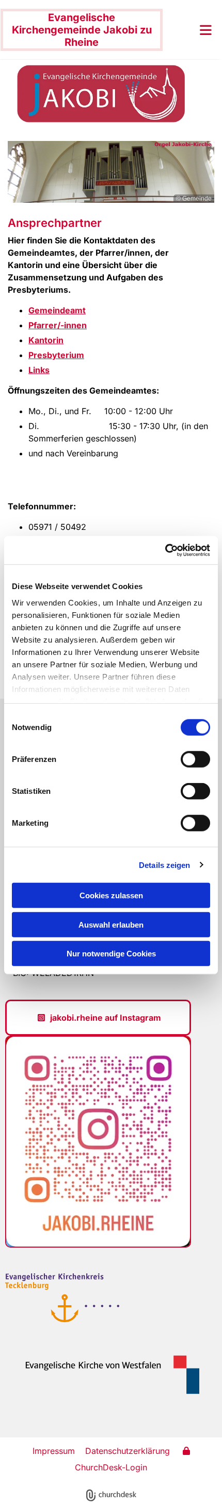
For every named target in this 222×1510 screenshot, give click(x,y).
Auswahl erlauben (111, 924)
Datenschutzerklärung (127, 1451)
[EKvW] (106, 1375)
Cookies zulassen (111, 895)
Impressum (54, 1451)
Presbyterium (56, 355)
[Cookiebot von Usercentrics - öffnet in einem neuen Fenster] (165, 550)
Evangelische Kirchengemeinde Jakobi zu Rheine (82, 29)
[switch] (195, 759)
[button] (190, 30)
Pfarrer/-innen (57, 325)
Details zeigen (164, 864)
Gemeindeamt (57, 310)
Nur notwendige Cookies (111, 953)
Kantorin (46, 340)
